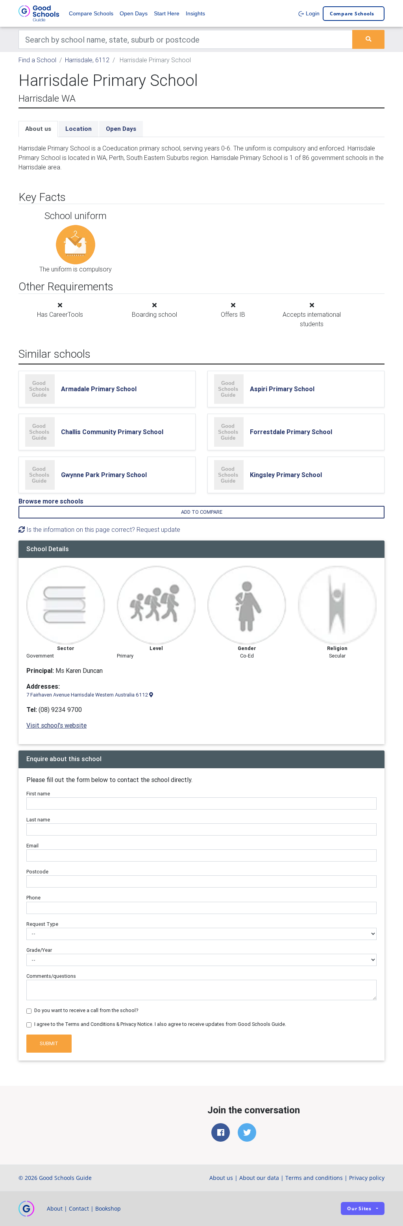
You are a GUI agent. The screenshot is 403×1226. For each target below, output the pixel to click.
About (55, 1208)
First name (38, 793)
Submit (49, 1043)
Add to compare (201, 512)
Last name (38, 819)
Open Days (134, 13)
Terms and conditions (314, 1177)
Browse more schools (50, 501)
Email (32, 845)
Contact (79, 1208)
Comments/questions (51, 976)
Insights (195, 13)
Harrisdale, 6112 (87, 60)
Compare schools (352, 13)
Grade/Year (39, 950)
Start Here (166, 13)
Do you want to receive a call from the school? (86, 1010)
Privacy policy (367, 1177)
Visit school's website (56, 725)
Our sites (359, 1208)
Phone (33, 897)
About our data (259, 1177)
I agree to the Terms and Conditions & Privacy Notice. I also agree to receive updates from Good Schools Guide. (160, 1024)
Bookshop (108, 1208)
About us (38, 128)
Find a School (37, 60)
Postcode (37, 871)
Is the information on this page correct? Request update (102, 529)
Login (312, 13)
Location (78, 128)
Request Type (42, 924)
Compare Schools (91, 13)
